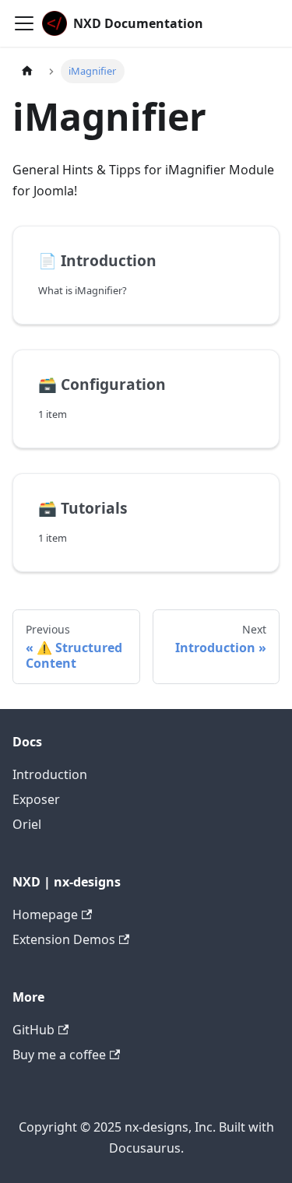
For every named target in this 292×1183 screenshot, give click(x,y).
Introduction (49, 774)
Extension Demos (63, 939)
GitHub (33, 1029)
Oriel (26, 824)
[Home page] (27, 71)
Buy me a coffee (59, 1054)
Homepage (45, 914)
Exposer (36, 799)
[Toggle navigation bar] (24, 23)
